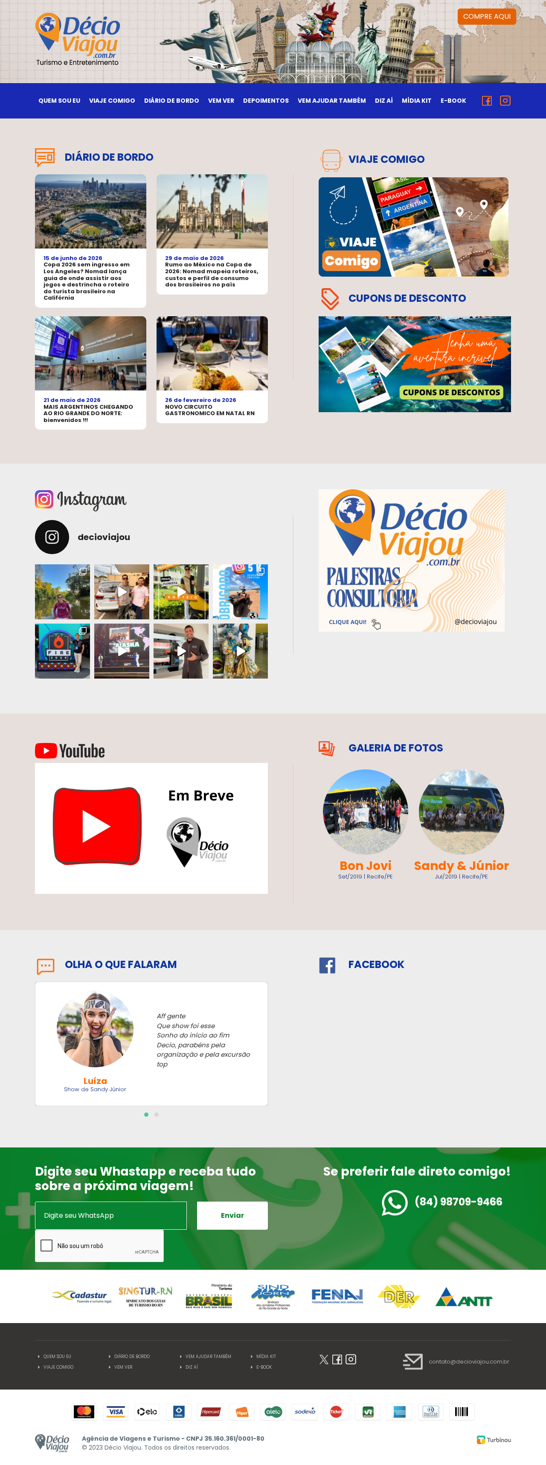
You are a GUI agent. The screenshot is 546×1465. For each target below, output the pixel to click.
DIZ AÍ (384, 100)
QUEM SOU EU (59, 100)
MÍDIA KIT (417, 100)
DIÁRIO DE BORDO (171, 100)
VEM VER (221, 100)
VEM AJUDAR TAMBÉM (332, 100)
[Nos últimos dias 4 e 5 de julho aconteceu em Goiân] (240, 651)
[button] (146, 1114)
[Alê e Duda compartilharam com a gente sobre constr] (121, 651)
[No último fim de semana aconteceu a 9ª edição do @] (62, 651)
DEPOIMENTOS (266, 100)
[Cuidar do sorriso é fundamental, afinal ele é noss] (181, 651)
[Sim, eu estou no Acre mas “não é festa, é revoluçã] (62, 591)
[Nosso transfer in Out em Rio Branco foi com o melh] (121, 591)
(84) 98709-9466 (458, 1202)
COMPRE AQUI (487, 16)
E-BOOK (453, 100)
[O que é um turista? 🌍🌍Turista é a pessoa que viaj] (240, 591)
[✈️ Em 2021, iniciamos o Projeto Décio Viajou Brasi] (181, 591)
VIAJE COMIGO (112, 100)
